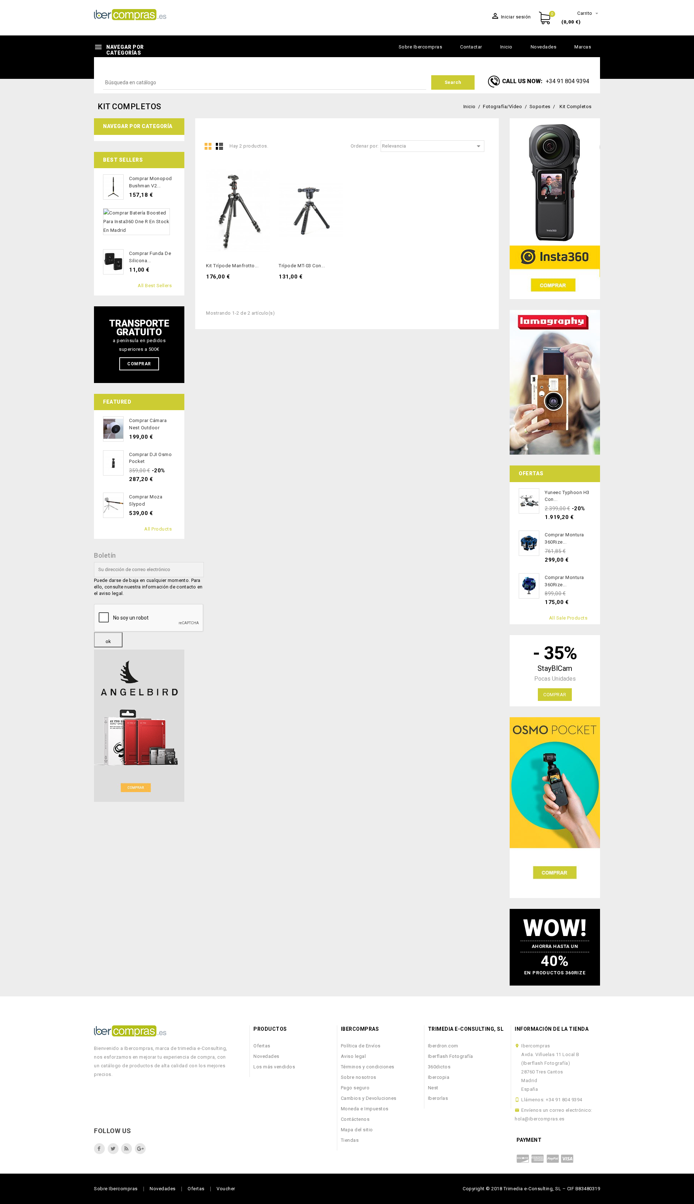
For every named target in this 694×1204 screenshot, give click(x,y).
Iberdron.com (443, 1045)
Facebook (99, 1148)
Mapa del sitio (357, 1129)
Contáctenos (355, 1119)
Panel (208, 146)
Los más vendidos (274, 1066)
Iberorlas (438, 1098)
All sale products (568, 618)
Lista (219, 146)
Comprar (139, 363)
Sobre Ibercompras (420, 47)
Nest (433, 1087)
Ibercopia (439, 1077)
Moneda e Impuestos (365, 1108)
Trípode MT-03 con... (302, 265)
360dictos (439, 1066)
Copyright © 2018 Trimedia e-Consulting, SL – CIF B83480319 (531, 1188)
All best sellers (155, 285)
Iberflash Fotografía (450, 1056)
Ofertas (261, 1045)
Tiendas (350, 1140)
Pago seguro (355, 1087)
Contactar (471, 47)
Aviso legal (353, 1056)
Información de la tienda (551, 1029)
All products (158, 529)
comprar (554, 694)
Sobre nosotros (358, 1077)
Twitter (113, 1148)
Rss (126, 1148)
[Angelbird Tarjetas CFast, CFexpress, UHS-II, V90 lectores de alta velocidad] (139, 726)
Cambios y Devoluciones (369, 1098)
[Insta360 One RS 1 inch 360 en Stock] (555, 208)
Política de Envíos (361, 1045)
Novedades (544, 47)
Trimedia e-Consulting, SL (466, 1029)
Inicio (506, 47)
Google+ (140, 1148)
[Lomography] (555, 382)
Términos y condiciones (367, 1066)
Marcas (582, 47)
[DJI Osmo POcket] (555, 807)
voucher (226, 1188)
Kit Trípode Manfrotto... (232, 265)
